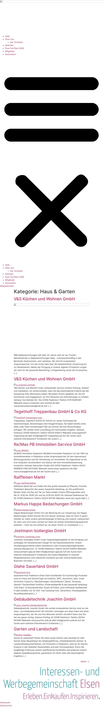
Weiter (85, 661)
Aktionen (9, 45)
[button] (51, 159)
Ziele (7, 36)
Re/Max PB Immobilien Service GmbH (49, 444)
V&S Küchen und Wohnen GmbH (44, 298)
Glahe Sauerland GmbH (36, 566)
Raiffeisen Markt (29, 477)
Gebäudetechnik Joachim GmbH (45, 599)
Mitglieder (10, 51)
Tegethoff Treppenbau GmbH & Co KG (50, 411)
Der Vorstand (16, 42)
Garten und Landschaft (36, 628)
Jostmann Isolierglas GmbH (40, 530)
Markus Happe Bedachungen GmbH (48, 503)
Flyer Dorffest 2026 (14, 48)
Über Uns (9, 39)
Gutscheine (10, 54)
